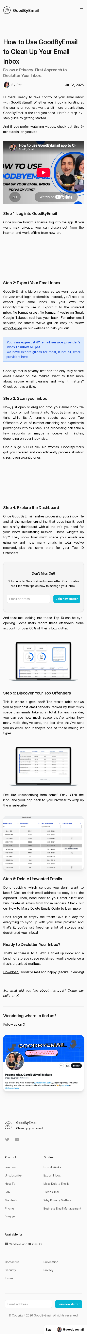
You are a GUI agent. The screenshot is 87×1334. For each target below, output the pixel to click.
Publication (51, 1262)
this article (27, 387)
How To (10, 1183)
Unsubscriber (14, 1175)
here (24, 357)
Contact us (12, 1262)
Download (11, 972)
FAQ (7, 1192)
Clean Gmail (51, 1192)
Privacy (10, 1216)
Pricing (9, 1208)
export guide (12, 328)
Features (11, 1167)
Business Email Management (62, 1208)
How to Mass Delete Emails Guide (34, 908)
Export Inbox (52, 1175)
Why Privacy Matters (57, 1200)
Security (10, 1270)
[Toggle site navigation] (81, 10)
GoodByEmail (13, 291)
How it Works (52, 1167)
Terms (9, 1278)
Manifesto (11, 1200)
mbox (7, 312)
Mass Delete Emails (56, 1183)
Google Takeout (15, 318)
